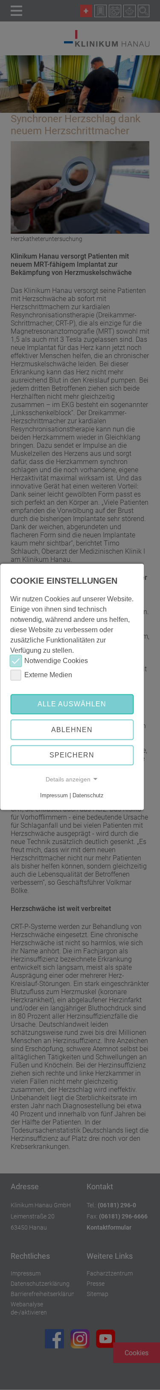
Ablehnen (72, 729)
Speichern (71, 755)
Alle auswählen (72, 704)
